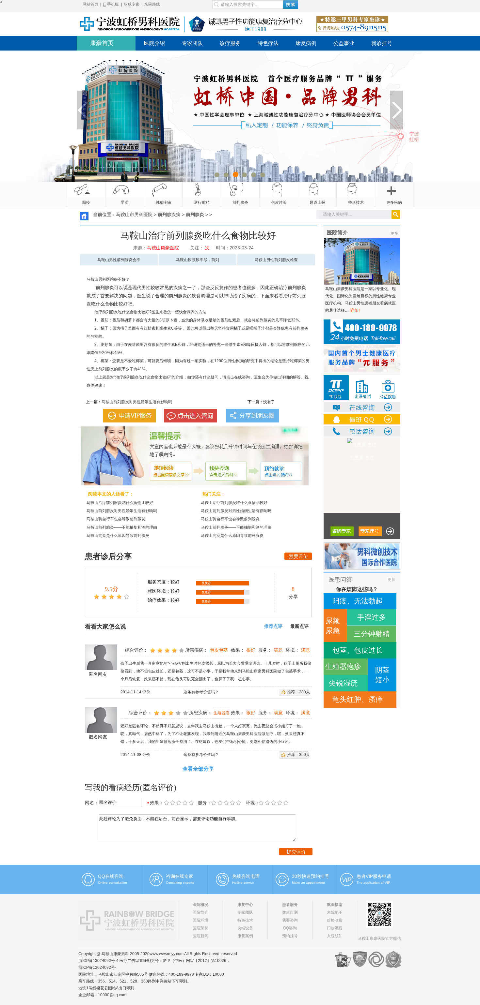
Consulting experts (180, 882)
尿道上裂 (317, 202)
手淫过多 (371, 617)
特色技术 (245, 920)
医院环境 (200, 920)
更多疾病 (394, 202)
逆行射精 (202, 202)
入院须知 (335, 936)
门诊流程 (335, 928)
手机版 (112, 4)
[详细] (355, 310)
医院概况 (200, 904)
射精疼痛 (163, 202)
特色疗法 (268, 43)
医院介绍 (154, 43)
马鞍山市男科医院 (134, 214)
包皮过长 (279, 202)
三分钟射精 (372, 634)
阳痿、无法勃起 (357, 601)
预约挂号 (290, 936)
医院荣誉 (200, 928)
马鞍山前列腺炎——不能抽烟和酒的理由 (122, 527)
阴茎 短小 (382, 675)
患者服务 (290, 904)
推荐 (291, 692)
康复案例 (245, 936)
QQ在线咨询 (110, 876)
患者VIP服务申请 (374, 876)
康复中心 (245, 904)
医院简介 (200, 912)
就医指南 (335, 904)
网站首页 (90, 4)
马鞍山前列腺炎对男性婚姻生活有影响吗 (137, 402)
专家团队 (192, 43)
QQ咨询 (290, 928)
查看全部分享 (198, 769)
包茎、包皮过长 (357, 650)
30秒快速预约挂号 (310, 876)
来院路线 (152, 4)
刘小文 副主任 (361, 457)
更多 (394, 233)
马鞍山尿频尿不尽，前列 (197, 260)
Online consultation (112, 882)
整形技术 (356, 202)
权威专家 (131, 4)
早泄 (125, 202)
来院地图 (335, 912)
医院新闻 (200, 936)
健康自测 (290, 912)
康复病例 (306, 43)
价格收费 (335, 920)
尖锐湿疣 (343, 683)
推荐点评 (273, 626)
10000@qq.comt (112, 995)
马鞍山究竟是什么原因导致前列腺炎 (118, 535)
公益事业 (343, 43)
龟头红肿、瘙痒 (357, 699)
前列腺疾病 (169, 214)
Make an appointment (308, 882)
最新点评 (299, 626)
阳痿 (86, 202)
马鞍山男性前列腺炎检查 (276, 260)
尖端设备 (245, 928)
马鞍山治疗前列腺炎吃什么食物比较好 (120, 502)
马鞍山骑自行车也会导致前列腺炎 (116, 519)
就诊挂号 (381, 43)
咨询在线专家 (179, 876)
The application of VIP (373, 882)
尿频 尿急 (333, 626)
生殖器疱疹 (343, 666)
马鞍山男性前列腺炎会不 (118, 260)
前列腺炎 (240, 202)
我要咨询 (290, 920)
